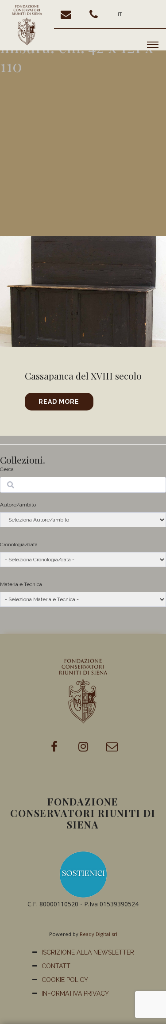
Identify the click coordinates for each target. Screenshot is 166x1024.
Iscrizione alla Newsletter (88, 952)
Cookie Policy (65, 979)
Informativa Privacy (75, 993)
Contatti (57, 966)
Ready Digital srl (98, 934)
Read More (59, 401)
